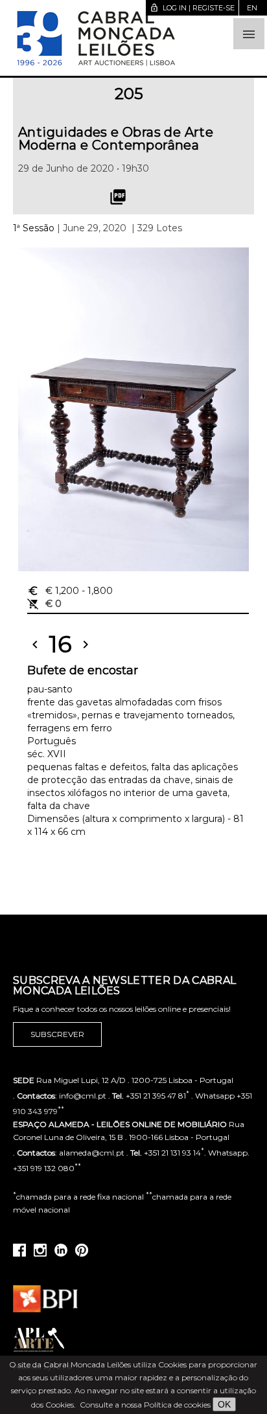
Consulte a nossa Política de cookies (145, 1404)
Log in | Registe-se (192, 7)
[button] (248, 33)
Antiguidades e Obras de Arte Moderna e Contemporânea (115, 138)
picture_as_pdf (118, 197)
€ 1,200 (70, 591)
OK (224, 1404)
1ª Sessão (33, 228)
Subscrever (57, 1034)
